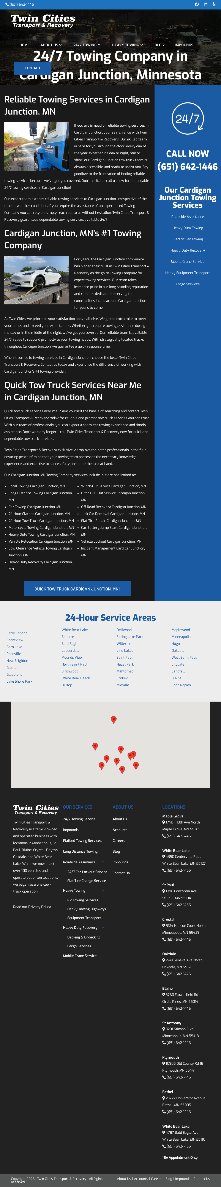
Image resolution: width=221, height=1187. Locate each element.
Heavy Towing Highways (86, 909)
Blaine (177, 678)
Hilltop (67, 685)
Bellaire (68, 636)
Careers (119, 840)
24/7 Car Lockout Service (87, 872)
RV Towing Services (82, 900)
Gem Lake (14, 647)
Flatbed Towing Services (82, 840)
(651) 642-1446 (22, 4)
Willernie (124, 643)
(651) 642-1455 (179, 870)
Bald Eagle (70, 643)
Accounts (120, 830)
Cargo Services (188, 284)
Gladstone (14, 674)
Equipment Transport (84, 918)
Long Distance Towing (80, 851)
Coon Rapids (181, 685)
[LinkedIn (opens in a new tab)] (205, 4)
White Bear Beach (76, 678)
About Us (120, 819)
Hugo (176, 643)
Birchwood (70, 671)
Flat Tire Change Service (86, 880)
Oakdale (178, 650)
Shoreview (14, 640)
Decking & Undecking (83, 937)
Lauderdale (71, 650)
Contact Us (121, 873)
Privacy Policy (39, 907)
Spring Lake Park (130, 636)
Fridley (122, 678)
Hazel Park (125, 664)
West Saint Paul (184, 657)
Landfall (178, 671)
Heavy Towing (74, 890)
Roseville (13, 654)
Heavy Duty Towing (187, 228)
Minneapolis (181, 636)
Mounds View (72, 657)
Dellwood (124, 630)
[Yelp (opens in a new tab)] (213, 4)
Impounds (71, 830)
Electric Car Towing (187, 239)
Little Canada (16, 633)
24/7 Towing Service (79, 819)
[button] (95, 747)
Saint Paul (125, 657)
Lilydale (178, 664)
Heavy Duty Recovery (187, 250)
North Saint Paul (74, 664)
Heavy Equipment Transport (187, 273)
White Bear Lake (75, 630)
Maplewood (181, 630)
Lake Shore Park (19, 681)
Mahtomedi (125, 671)
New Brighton (17, 660)
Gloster (12, 667)
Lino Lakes (125, 650)
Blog (116, 851)
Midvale (123, 685)
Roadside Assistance (187, 216)
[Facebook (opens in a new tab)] (196, 4)
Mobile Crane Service (187, 261)
